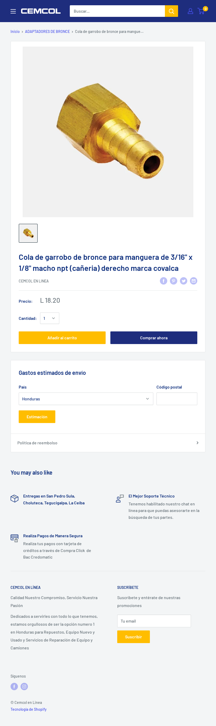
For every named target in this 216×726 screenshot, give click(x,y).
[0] (201, 11)
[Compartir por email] (193, 280)
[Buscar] (171, 11)
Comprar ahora (154, 337)
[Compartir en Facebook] (163, 280)
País (23, 386)
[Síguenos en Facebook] (14, 686)
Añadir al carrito (62, 337)
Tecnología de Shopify (29, 709)
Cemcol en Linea (34, 281)
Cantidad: (28, 318)
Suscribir (133, 636)
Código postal (169, 386)
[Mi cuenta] (190, 11)
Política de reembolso (37, 442)
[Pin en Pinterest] (173, 280)
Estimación (37, 416)
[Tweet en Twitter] (183, 280)
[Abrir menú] (13, 11)
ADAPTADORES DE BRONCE (47, 31)
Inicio (15, 31)
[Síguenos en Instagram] (24, 686)
